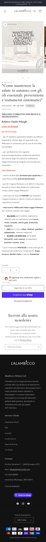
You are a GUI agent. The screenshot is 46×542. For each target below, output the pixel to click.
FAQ (6, 427)
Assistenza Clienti (12, 422)
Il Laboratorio (10, 439)
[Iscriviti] (38, 347)
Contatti (8, 433)
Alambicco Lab (19, 537)
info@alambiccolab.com (20, 469)
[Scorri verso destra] (28, 78)
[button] (5, 11)
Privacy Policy (26, 340)
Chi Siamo (9, 450)
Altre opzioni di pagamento (23, 301)
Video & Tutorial (11, 444)
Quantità (5, 265)
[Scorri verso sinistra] (17, 78)
